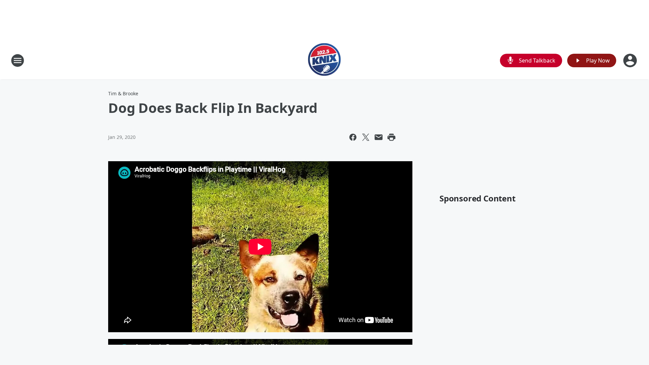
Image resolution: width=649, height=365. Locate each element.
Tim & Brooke (123, 93)
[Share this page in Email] (378, 137)
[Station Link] (324, 60)
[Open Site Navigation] (17, 60)
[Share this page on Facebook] (353, 137)
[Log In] (630, 60)
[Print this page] (391, 137)
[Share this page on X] (365, 137)
